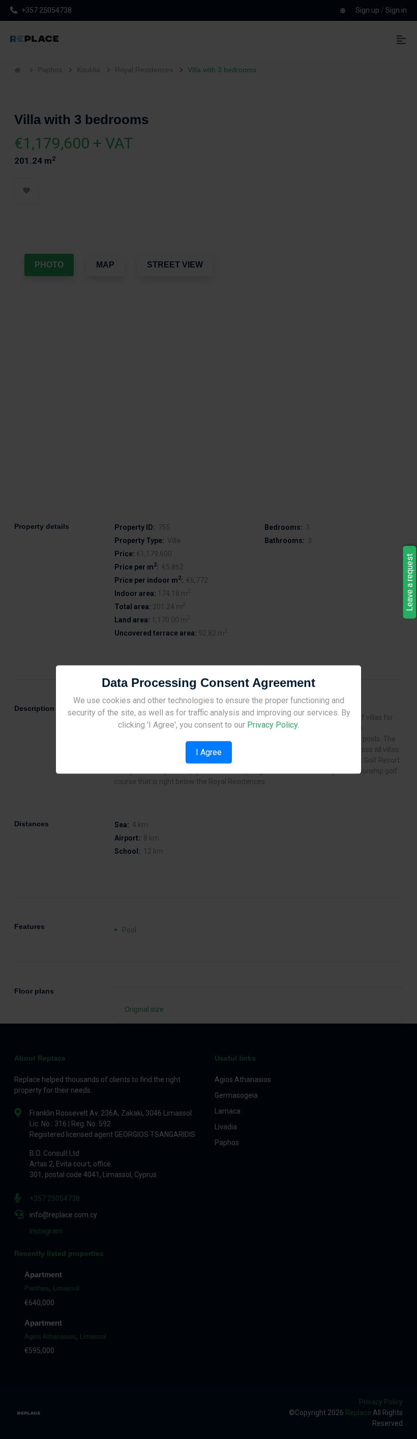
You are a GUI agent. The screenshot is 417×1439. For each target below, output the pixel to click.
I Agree (209, 752)
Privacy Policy (272, 724)
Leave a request (410, 582)
